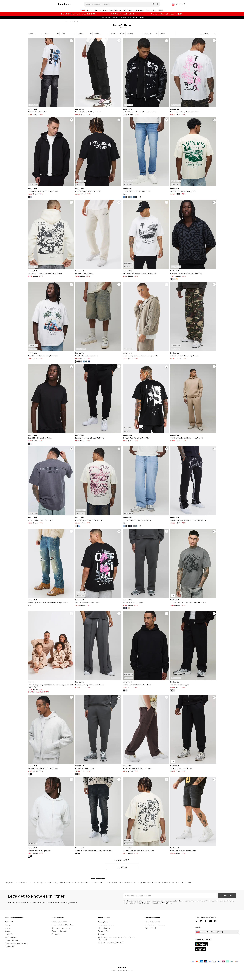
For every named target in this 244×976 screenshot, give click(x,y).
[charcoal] (171, 279)
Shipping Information (61, 928)
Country (198, 927)
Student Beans (11, 937)
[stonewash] (76, 361)
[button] (173, 4)
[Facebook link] (206, 921)
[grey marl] (31, 197)
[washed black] (126, 197)
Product (101, 934)
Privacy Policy (103, 922)
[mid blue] (124, 197)
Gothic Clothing (36, 882)
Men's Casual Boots (183, 882)
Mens (70, 21)
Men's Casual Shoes (82, 882)
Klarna (8, 928)
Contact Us (56, 934)
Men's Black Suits (66, 882)
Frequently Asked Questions (63, 925)
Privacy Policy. (167, 903)
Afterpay (8, 925)
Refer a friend (150, 928)
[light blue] (131, 197)
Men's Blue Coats (150, 882)
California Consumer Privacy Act (111, 942)
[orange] (174, 279)
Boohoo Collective (12, 940)
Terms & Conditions (106, 925)
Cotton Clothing (98, 882)
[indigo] (131, 526)
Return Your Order (59, 922)
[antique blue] (134, 197)
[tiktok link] (215, 921)
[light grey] (81, 361)
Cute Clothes (23, 882)
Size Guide (9, 922)
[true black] (136, 197)
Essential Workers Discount (16, 943)
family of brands (194, 901)
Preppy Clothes (10, 882)
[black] (29, 197)
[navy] (126, 608)
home (65, 21)
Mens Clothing (78, 21)
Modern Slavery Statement (155, 925)
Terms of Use (103, 931)
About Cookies (104, 928)
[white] (31, 444)
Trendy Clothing (51, 882)
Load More (122, 867)
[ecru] (76, 526)
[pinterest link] (201, 921)
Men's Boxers (112, 882)
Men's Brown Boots (166, 882)
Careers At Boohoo (152, 922)
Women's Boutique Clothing (130, 882)
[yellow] (176, 279)
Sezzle (7, 931)
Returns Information (60, 931)
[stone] (129, 197)
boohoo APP (10, 946)
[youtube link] (210, 921)
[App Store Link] (201, 946)
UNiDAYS (9, 934)
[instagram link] (196, 921)
